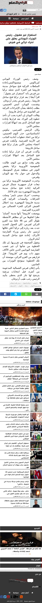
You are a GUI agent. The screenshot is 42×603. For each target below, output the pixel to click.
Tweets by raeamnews (35, 568)
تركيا (26, 286)
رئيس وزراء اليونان (35, 286)
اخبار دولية (13, 286)
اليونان (20, 286)
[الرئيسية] (32, 18)
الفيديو (37, 528)
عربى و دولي (35, 26)
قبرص (34, 283)
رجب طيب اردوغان (15, 283)
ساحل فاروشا (26, 283)
